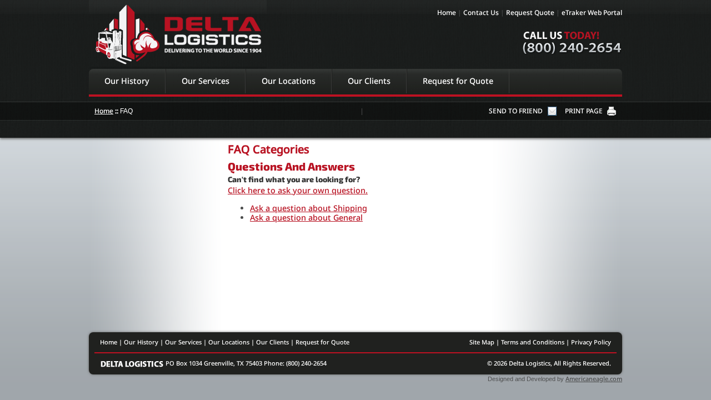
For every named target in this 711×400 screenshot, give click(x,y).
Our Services (205, 81)
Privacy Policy (591, 342)
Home (446, 12)
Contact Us (481, 12)
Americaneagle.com (593, 378)
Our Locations (289, 81)
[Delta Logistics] (133, 363)
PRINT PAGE (584, 111)
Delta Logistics (178, 34)
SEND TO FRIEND (516, 111)
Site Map (481, 342)
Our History (126, 81)
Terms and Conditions (532, 342)
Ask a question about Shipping (308, 208)
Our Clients (369, 81)
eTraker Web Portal (592, 12)
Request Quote (530, 12)
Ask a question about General (306, 217)
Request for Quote (458, 81)
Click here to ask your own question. (298, 190)
